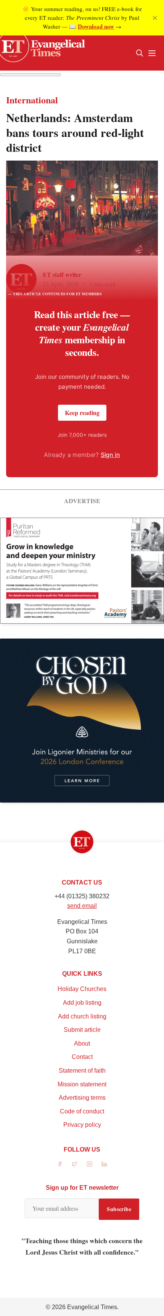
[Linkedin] (104, 1164)
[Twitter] (74, 1164)
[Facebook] (60, 1164)
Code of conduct (82, 1111)
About (82, 1043)
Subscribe (119, 1209)
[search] (139, 53)
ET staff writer (62, 274)
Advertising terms (82, 1097)
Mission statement (82, 1084)
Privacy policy (82, 1124)
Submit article (82, 1029)
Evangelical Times (92, 1307)
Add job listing (82, 1002)
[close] (155, 18)
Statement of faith (82, 1070)
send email (82, 906)
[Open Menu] (152, 53)
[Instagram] (89, 1164)
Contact (82, 1057)
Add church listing (82, 1016)
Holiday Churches (82, 989)
